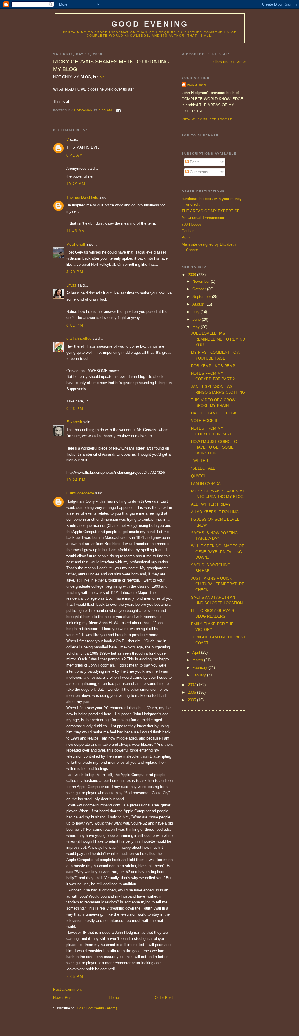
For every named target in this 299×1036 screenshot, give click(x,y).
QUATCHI (199, 476)
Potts (186, 237)
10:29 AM (75, 184)
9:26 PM (74, 409)
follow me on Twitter (229, 61)
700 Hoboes (192, 224)
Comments (198, 172)
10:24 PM (76, 480)
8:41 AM (74, 155)
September (202, 296)
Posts (194, 162)
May (196, 327)
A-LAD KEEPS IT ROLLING (215, 512)
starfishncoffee (78, 338)
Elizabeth (74, 422)
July (196, 312)
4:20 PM (74, 272)
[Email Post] (118, 110)
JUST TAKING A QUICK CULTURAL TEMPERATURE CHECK (217, 584)
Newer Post (63, 997)
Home (114, 997)
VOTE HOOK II (204, 421)
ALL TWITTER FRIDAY (211, 504)
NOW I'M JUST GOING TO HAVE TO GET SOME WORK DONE (214, 447)
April (196, 652)
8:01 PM (74, 325)
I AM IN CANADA (206, 483)
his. (103, 77)
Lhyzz (71, 285)
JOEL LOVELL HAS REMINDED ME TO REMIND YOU (218, 339)
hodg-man (196, 84)
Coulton (188, 231)
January (199, 675)
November (201, 281)
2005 (192, 700)
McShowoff (75, 244)
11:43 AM (75, 231)
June (197, 319)
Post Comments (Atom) (97, 1008)
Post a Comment (67, 989)
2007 (192, 685)
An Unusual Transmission (203, 218)
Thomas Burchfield (82, 197)
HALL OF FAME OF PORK (214, 413)
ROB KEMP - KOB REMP (213, 366)
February (200, 667)
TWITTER (199, 461)
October (199, 289)
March (198, 660)
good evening (149, 24)
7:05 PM (74, 976)
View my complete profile (207, 119)
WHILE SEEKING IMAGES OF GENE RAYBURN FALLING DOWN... (217, 552)
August (199, 304)
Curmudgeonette (80, 493)
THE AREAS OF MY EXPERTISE (211, 211)
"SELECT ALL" (203, 468)
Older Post (164, 997)
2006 (192, 692)
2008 (192, 275)
